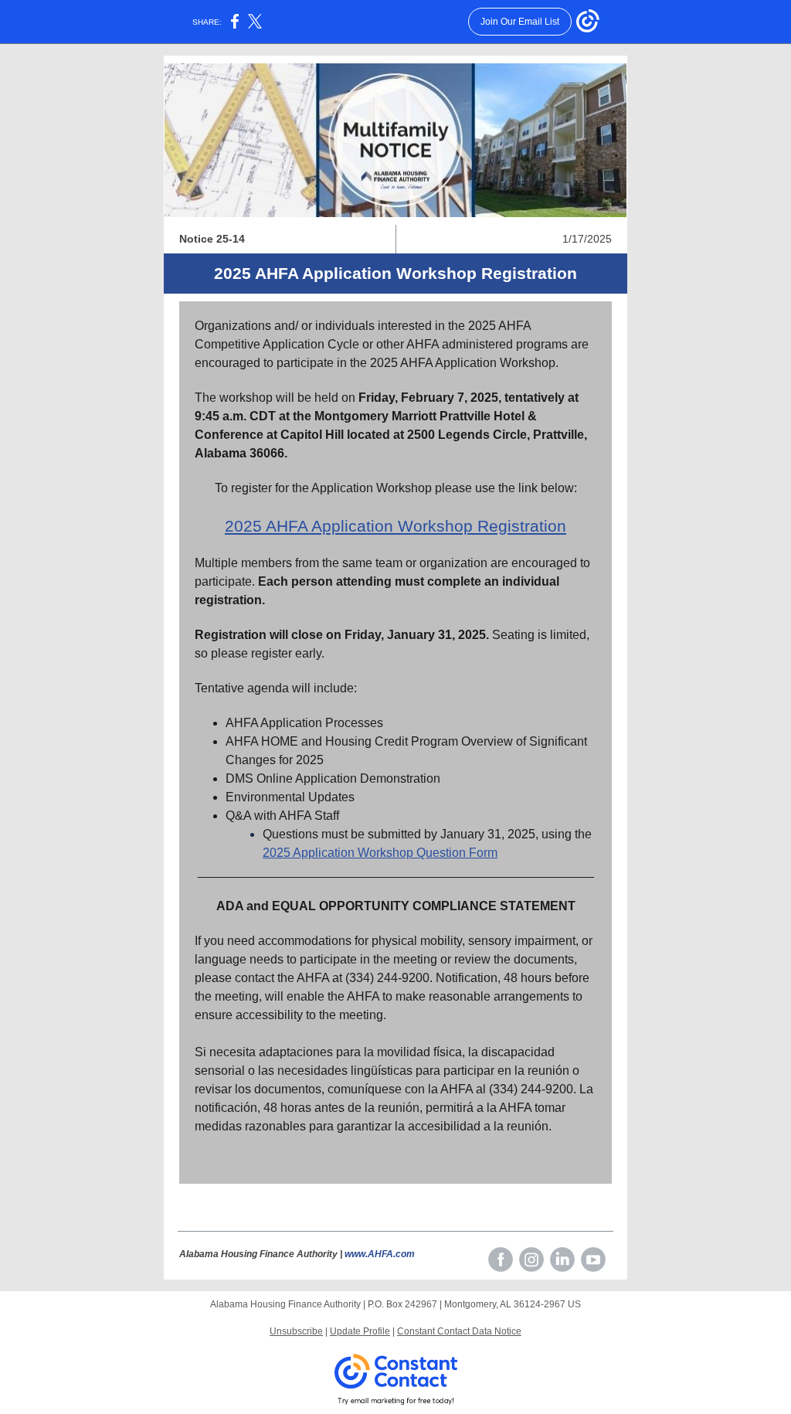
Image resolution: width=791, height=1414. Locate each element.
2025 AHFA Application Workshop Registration (395, 526)
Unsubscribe (296, 1331)
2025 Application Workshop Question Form (380, 852)
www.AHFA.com (380, 1254)
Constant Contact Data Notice (459, 1331)
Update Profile (360, 1331)
